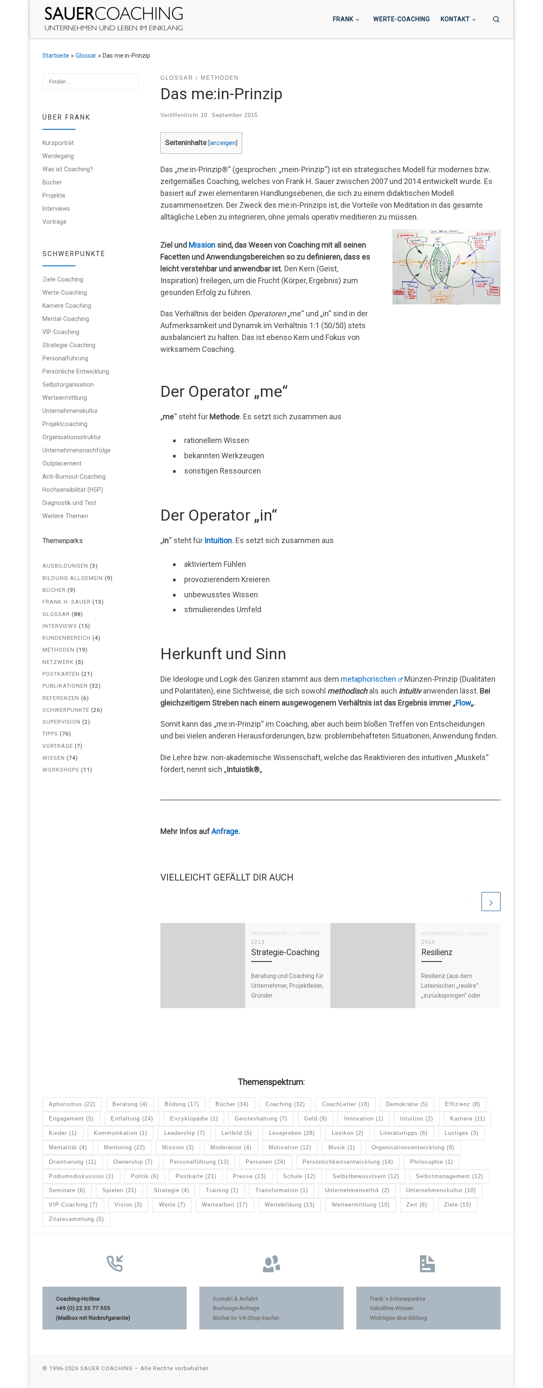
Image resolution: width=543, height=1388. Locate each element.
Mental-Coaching (65, 318)
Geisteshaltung (261, 1118)
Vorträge (54, 221)
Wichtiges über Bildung (398, 1317)
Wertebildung (290, 1204)
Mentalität (68, 1147)
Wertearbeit (225, 1204)
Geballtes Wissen (391, 1307)
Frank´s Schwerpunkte (397, 1298)
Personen (265, 1162)
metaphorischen (368, 678)
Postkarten (61, 674)
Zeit (416, 1204)
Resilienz (437, 952)
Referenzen (60, 698)
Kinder (63, 1133)
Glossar (86, 55)
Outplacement (61, 463)
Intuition (218, 540)
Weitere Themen (65, 516)
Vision (128, 1204)
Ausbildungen (65, 566)
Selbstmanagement (449, 1176)
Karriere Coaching (66, 305)
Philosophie (431, 1162)
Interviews (56, 208)
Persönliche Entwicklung (75, 371)
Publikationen (65, 686)
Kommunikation (120, 1133)
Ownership (133, 1162)
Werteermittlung (64, 397)
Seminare (67, 1190)
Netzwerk (58, 662)
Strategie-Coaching (285, 952)
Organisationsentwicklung (413, 1147)
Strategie (171, 1190)
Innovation (363, 1118)
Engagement (71, 1118)
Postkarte (196, 1176)
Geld (315, 1118)
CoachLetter (345, 1104)
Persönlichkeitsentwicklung (347, 1162)
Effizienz (462, 1104)
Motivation (290, 1147)
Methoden (58, 650)
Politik (145, 1176)
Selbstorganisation (68, 384)
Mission (202, 244)
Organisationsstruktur (71, 437)
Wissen (53, 758)
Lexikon (348, 1133)
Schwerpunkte (66, 710)
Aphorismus (72, 1104)
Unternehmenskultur (70, 410)
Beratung (130, 1104)
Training (222, 1190)
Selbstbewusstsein (366, 1176)
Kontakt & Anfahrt (235, 1298)
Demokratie (407, 1104)
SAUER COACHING (106, 1368)
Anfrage (225, 831)
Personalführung (65, 358)
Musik (341, 1147)
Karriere (467, 1118)
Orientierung (72, 1162)
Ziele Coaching (62, 279)
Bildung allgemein (72, 578)
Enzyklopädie (194, 1118)
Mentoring (124, 1147)
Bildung (182, 1104)
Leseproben (292, 1133)
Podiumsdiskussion (81, 1176)
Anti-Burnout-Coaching (74, 476)
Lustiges (462, 1133)
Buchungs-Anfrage (236, 1307)
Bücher (52, 182)
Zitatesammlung (76, 1219)
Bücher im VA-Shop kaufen (246, 1317)
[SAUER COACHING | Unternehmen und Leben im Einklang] (113, 18)
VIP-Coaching (60, 332)
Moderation (231, 1147)
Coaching (285, 1104)
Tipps (50, 733)
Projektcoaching (64, 424)
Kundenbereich (66, 638)
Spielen (119, 1190)
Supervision (61, 722)
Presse (249, 1176)
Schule (299, 1176)
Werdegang (58, 156)
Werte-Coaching (64, 292)
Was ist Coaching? (67, 169)
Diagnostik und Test (69, 502)
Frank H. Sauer (66, 602)
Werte (172, 1204)
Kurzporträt (58, 142)
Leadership (184, 1133)
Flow (463, 702)
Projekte (53, 195)
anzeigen (223, 143)
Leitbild (236, 1133)
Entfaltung (132, 1118)
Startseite (55, 55)
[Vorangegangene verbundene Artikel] (470, 901)
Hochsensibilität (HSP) (72, 489)
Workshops (60, 769)
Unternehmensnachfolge (76, 450)
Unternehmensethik (357, 1190)
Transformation (281, 1190)
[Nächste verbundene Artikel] (491, 901)
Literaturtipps (404, 1133)
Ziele (457, 1204)
